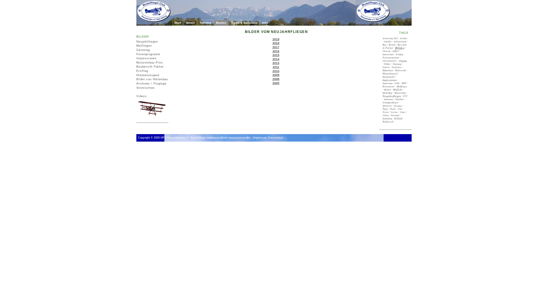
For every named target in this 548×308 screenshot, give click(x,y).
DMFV (396, 50)
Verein (190, 22)
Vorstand (395, 115)
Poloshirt (399, 99)
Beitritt (392, 44)
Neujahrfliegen (147, 41)
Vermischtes (145, 87)
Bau (385, 44)
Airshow (403, 38)
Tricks (393, 108)
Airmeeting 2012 (390, 38)
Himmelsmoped (390, 73)
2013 (276, 63)
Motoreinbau (400, 92)
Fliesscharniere (390, 60)
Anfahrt (388, 41)
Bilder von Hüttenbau (152, 79)
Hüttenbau (388, 70)
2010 (276, 71)
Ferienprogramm (148, 54)
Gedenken (397, 67)
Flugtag (403, 60)
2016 (276, 51)
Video (402, 112)
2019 (276, 39)
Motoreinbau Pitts (149, 62)
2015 (276, 55)
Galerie (386, 67)
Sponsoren (387, 105)
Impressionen (146, 58)
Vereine (394, 112)
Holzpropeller (389, 76)
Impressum (388, 83)
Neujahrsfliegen (392, 96)
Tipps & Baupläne (244, 22)
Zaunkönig (387, 118)
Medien (221, 22)
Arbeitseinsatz (400, 41)
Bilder (400, 47)
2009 (276, 75)
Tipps (385, 108)
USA (400, 108)
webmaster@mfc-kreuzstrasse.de (228, 137)
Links (397, 83)
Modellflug (387, 92)
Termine (205, 22)
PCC (405, 96)
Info (265, 22)
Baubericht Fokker (150, 66)
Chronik (386, 50)
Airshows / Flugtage (151, 83)
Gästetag (143, 50)
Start (177, 22)
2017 (276, 47)
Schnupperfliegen (390, 102)
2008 (276, 79)
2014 (276, 59)
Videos (141, 96)
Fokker (387, 63)
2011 (276, 67)
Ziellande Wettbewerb (393, 120)
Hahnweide (400, 70)
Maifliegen (144, 45)
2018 (276, 43)
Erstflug (399, 54)
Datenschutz (388, 54)
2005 (276, 83)
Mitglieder (398, 89)
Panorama (388, 99)
